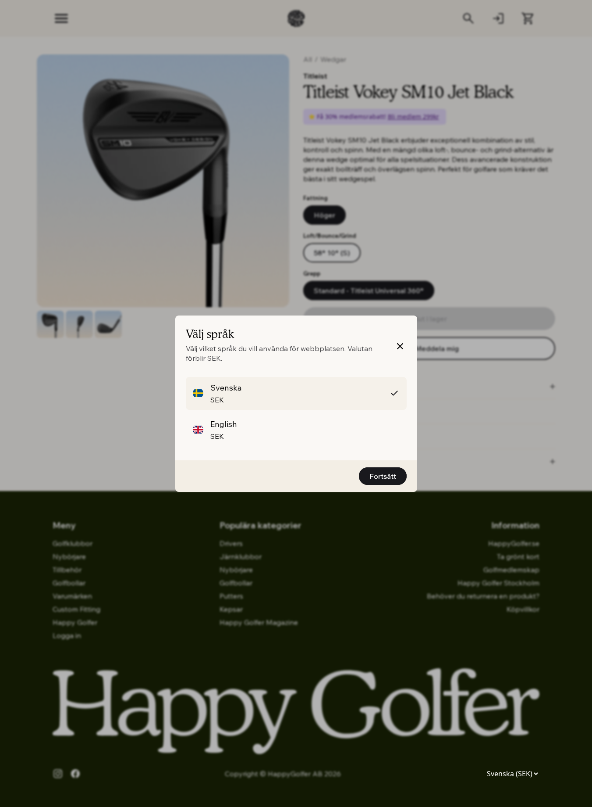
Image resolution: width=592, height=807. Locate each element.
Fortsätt (382, 476)
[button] (296, 393)
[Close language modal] (400, 346)
